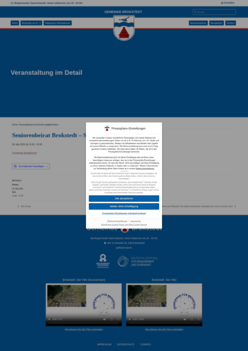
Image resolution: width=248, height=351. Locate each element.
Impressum (136, 221)
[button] (124, 206)
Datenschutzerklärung (145, 168)
